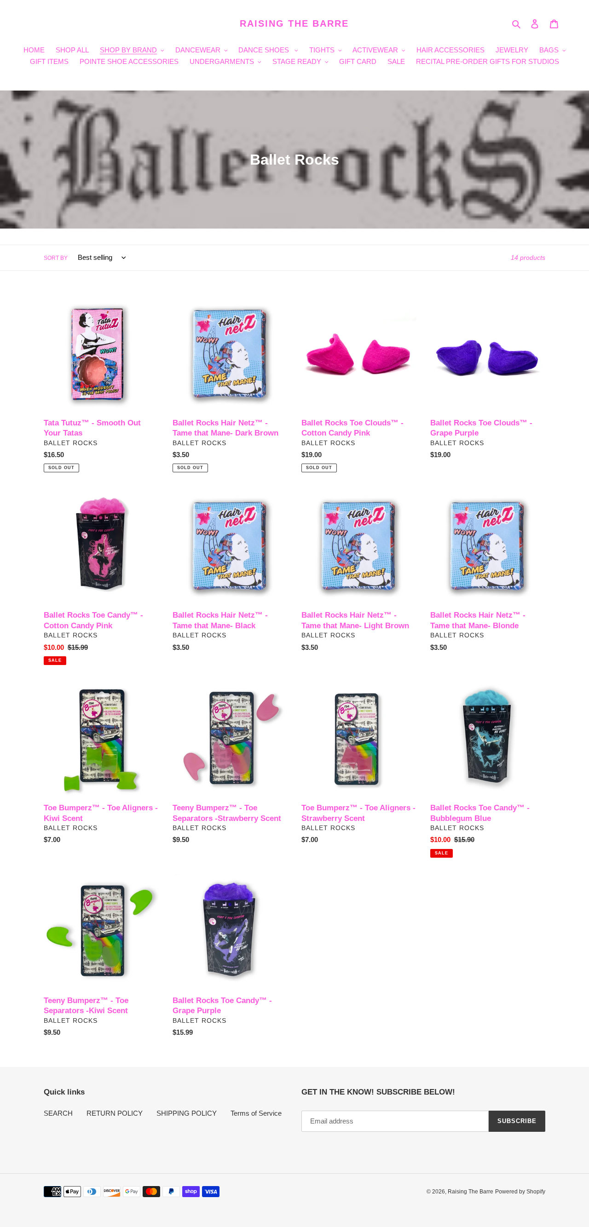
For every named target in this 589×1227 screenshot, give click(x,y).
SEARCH (58, 1113)
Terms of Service (256, 1113)
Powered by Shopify (520, 1191)
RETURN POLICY (115, 1113)
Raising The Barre (294, 23)
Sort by (56, 258)
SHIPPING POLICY (186, 1113)
